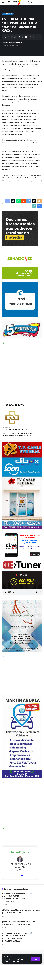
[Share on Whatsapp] (15, 37)
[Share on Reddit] (23, 201)
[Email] (26, 37)
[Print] (33, 37)
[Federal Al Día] (13, 2)
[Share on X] (11, 37)
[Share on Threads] (22, 37)
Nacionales (8, 14)
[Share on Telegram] (19, 37)
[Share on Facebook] (8, 37)
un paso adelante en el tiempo (12, 42)
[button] (35, 959)
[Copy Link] (29, 37)
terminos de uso (17, 961)
